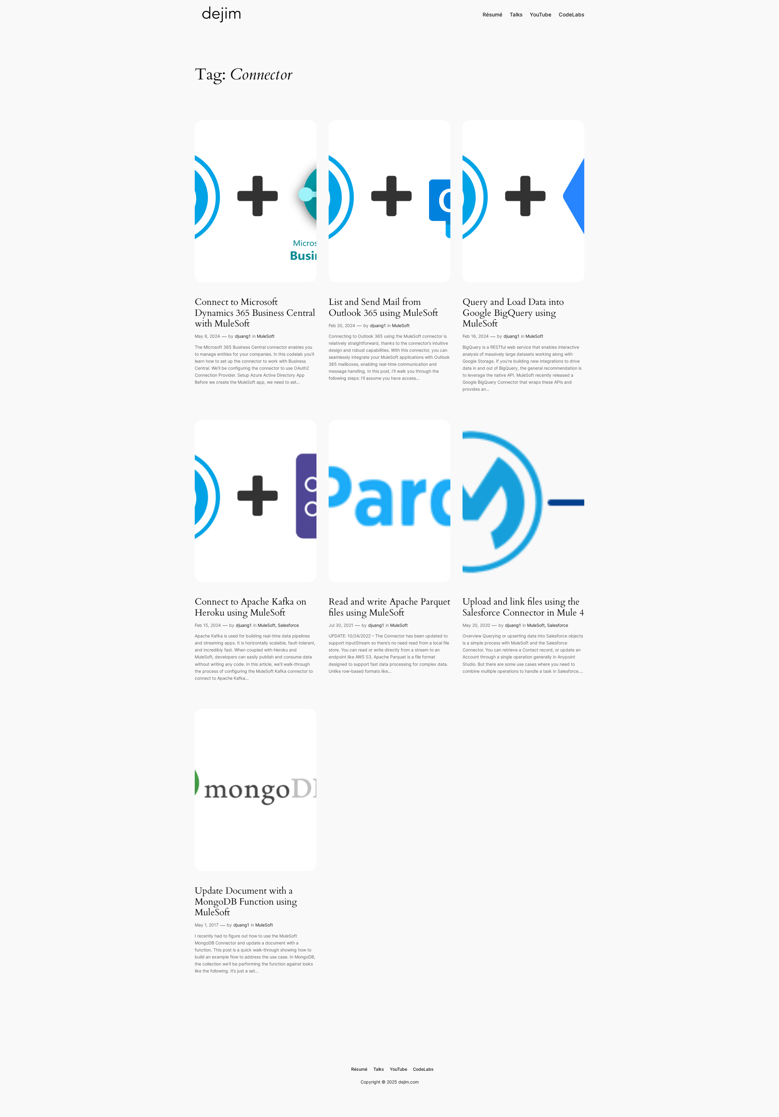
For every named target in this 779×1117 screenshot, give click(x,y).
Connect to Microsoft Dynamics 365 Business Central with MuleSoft (255, 313)
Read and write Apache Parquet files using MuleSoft (389, 607)
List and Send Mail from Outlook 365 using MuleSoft (383, 308)
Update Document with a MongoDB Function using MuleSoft (246, 902)
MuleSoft (265, 336)
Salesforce (288, 625)
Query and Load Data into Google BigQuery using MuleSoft (513, 313)
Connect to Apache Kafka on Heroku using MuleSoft (250, 607)
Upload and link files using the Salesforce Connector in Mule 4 (523, 607)
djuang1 (243, 336)
